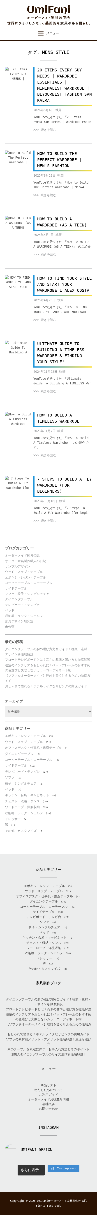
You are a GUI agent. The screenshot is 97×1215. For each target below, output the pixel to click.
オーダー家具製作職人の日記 (25, 561)
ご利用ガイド (48, 1094)
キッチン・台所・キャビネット (27, 795)
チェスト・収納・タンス (22, 801)
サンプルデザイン (17, 566)
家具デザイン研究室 (19, 621)
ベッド (9, 610)
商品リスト (48, 1085)
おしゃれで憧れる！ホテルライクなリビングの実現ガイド (46, 686)
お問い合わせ (48, 1109)
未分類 (9, 626)
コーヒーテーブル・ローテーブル (28, 583)
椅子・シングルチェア (21, 783)
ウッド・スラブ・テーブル (24, 572)
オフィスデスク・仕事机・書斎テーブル (33, 747)
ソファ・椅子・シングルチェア (27, 594)
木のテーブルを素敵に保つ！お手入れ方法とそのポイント (48, 1049)
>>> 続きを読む (44, 129)
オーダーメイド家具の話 (22, 555)
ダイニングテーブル (19, 599)
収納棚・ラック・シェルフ (24, 616)
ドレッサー (13, 819)
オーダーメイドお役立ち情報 (48, 1099)
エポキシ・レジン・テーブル (25, 577)
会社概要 (48, 1104)
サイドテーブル (16, 588)
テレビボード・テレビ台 (22, 605)
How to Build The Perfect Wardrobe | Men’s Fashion (59, 159)
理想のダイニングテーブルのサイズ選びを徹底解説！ (48, 1054)
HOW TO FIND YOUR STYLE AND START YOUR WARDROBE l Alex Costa (64, 284)
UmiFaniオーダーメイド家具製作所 (59, 1200)
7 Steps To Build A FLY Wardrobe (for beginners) (64, 485)
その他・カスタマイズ (21, 831)
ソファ (9, 777)
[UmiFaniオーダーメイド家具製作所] (48, 15)
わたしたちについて (48, 1090)
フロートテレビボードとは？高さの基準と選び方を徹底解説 (47, 659)
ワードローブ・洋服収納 (22, 807)
